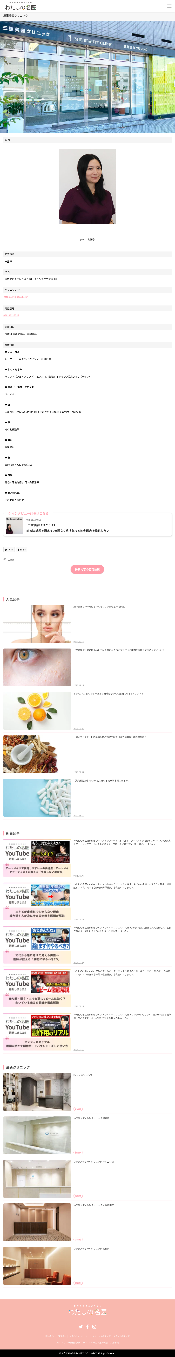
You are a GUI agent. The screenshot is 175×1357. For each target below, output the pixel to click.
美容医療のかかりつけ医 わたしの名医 (79, 1353)
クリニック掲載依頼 (101, 1336)
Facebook (87, 1327)
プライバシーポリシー (79, 1336)
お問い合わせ (49, 1336)
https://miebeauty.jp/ (15, 296)
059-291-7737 (11, 315)
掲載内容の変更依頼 (87, 569)
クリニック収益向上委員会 (95, 1342)
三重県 (11, 559)
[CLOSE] (169, 6)
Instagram (94, 1327)
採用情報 (114, 1342)
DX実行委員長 (74, 1342)
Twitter (81, 1327)
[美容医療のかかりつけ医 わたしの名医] (87, 1313)
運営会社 (62, 1336)
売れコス (61, 1342)
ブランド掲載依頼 (121, 1336)
